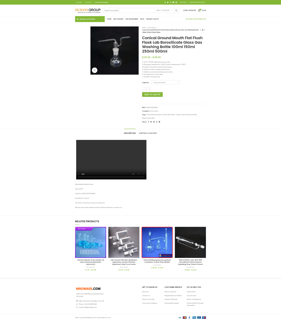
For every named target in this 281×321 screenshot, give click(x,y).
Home (144, 27)
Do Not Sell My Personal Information (195, 304)
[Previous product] (200, 30)
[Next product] (205, 30)
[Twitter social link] (167, 2)
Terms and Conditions (149, 303)
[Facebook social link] (165, 2)
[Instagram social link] (170, 2)
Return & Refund (170, 292)
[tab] (130, 132)
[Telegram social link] (159, 121)
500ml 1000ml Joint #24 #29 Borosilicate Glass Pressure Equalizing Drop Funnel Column (190, 262)
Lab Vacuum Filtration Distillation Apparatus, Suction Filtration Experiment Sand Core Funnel (124, 262)
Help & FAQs (191, 292)
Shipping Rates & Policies (173, 295)
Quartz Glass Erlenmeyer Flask (186, 114)
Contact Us (146, 295)
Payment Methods (171, 299)
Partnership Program (172, 303)
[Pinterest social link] (176, 2)
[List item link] (90, 304)
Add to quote (152, 94)
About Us (145, 292)
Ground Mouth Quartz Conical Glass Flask (160, 114)
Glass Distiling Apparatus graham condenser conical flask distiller (157, 261)
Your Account (191, 295)
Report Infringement (194, 299)
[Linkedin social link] (156, 121)
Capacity (145, 82)
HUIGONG (151, 118)
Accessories (152, 27)
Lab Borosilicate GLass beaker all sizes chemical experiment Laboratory (90, 262)
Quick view (104, 235)
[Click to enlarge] (94, 70)
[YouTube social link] (173, 2)
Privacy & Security (148, 299)
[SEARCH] (176, 10)
